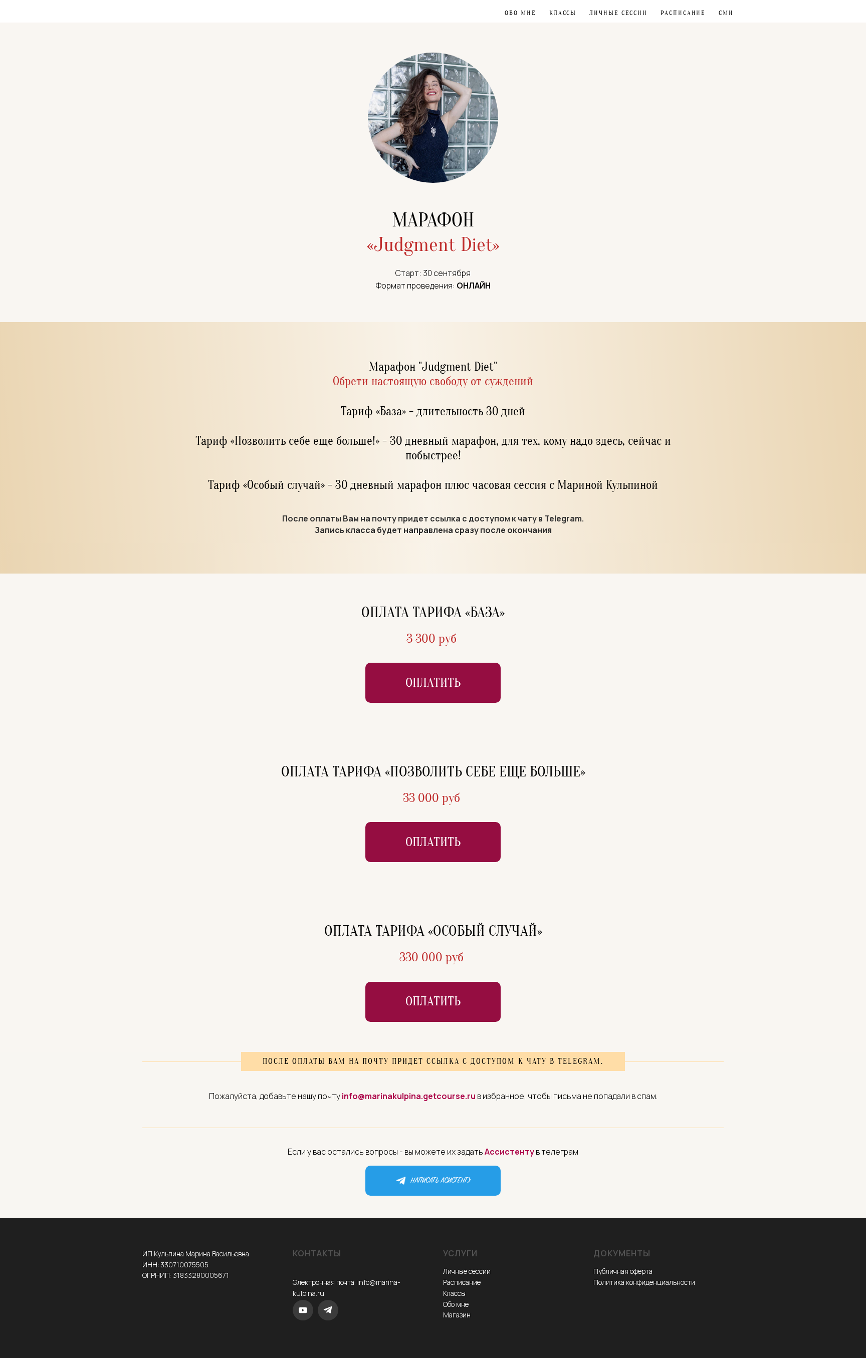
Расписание (683, 13)
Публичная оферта (623, 1271)
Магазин (457, 1314)
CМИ (726, 13)
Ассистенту (509, 1151)
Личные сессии (618, 13)
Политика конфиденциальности (644, 1282)
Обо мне (520, 13)
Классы (563, 13)
